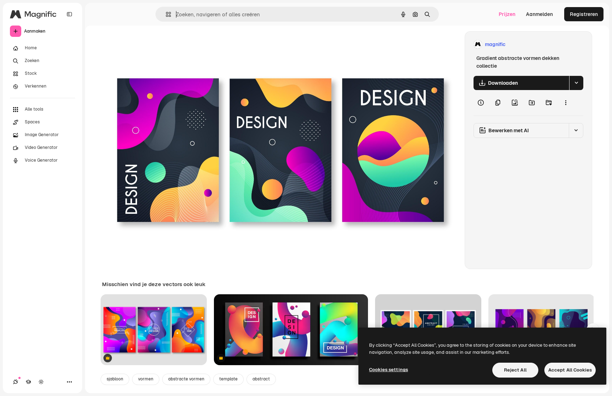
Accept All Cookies (570, 370)
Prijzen (507, 14)
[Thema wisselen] (41, 381)
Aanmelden (539, 14)
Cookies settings (388, 370)
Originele (148, 44)
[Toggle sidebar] (69, 14)
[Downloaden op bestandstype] (576, 83)
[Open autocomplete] (165, 14)
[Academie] (28, 381)
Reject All (515, 370)
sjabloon (115, 379)
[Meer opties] (566, 103)
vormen (145, 379)
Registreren (584, 14)
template (228, 379)
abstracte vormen (186, 379)
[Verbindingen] (15, 381)
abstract (261, 379)
